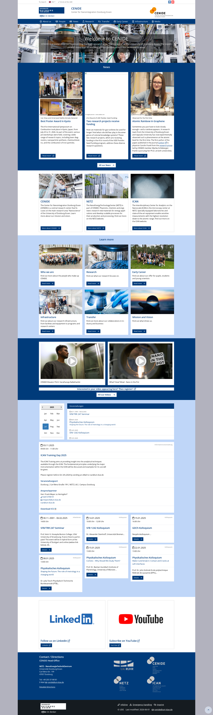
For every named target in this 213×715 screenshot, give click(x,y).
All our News (105, 165)
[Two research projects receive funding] (106, 93)
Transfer (105, 21)
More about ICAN (140, 228)
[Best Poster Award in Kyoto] (60, 93)
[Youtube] (173, 2)
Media (157, 21)
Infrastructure (141, 21)
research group (165, 145)
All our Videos (104, 394)
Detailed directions (47, 687)
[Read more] (60, 256)
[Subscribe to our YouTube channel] (141, 619)
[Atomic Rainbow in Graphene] (152, 93)
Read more (46, 283)
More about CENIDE (49, 228)
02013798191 (48, 497)
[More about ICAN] (152, 186)
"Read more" (47, 156)
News (75, 21)
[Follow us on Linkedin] (72, 619)
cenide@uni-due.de (56, 682)
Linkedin (45, 645)
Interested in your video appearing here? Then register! (105, 389)
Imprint (160, 704)
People (62, 21)
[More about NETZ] (106, 186)
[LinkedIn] (169, 2)
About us (47, 21)
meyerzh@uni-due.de (52, 500)
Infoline (124, 704)
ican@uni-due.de (48, 502)
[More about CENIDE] (60, 186)
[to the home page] (51, 12)
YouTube (114, 645)
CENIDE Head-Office (49, 660)
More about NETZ (94, 228)
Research (89, 21)
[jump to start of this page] (208, 710)
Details (44, 550)
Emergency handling (142, 704)
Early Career (122, 21)
